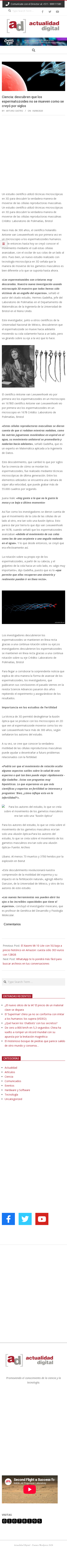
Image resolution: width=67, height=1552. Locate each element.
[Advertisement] (33, 153)
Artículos (10, 1072)
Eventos (9, 1085)
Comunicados (13, 1081)
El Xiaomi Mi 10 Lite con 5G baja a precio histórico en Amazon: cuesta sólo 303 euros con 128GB (33, 950)
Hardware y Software (17, 1090)
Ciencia (9, 1076)
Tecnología (11, 1094)
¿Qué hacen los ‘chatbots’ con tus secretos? (31, 1023)
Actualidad (11, 1067)
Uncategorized (13, 1099)
